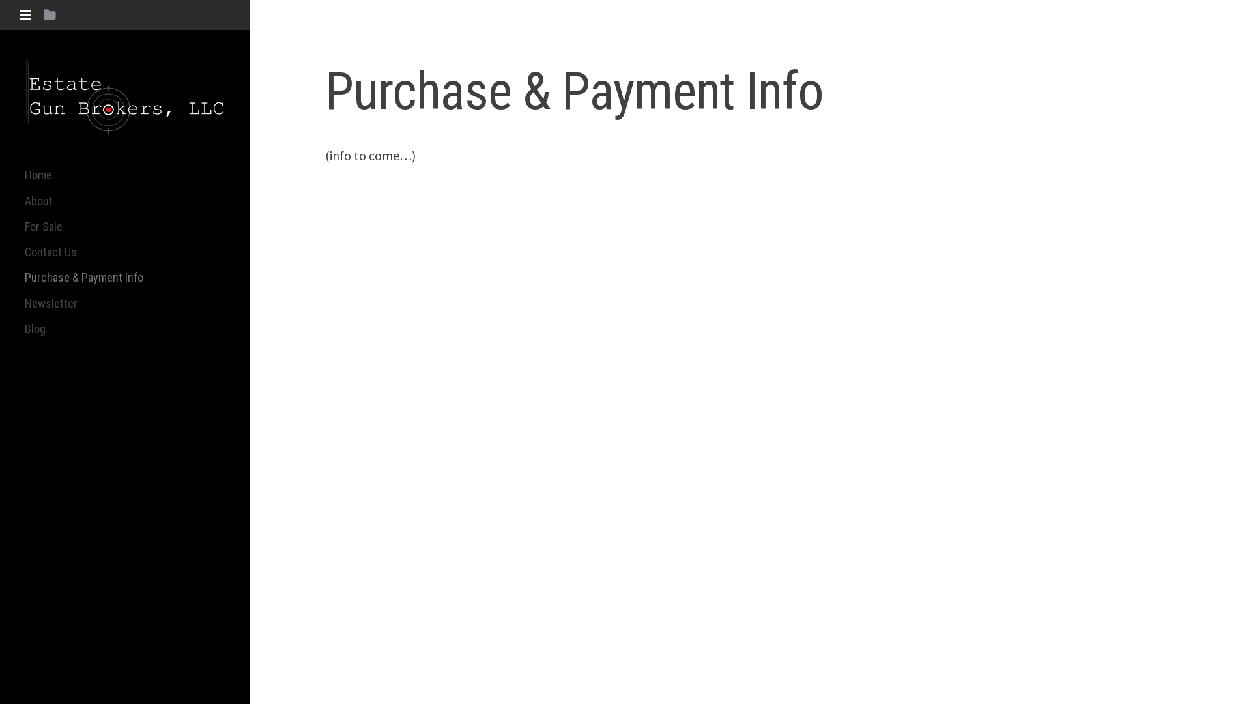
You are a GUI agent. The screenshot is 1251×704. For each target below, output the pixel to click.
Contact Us (51, 252)
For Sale (44, 226)
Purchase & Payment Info (84, 277)
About (39, 201)
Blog (35, 329)
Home (38, 175)
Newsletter (51, 303)
